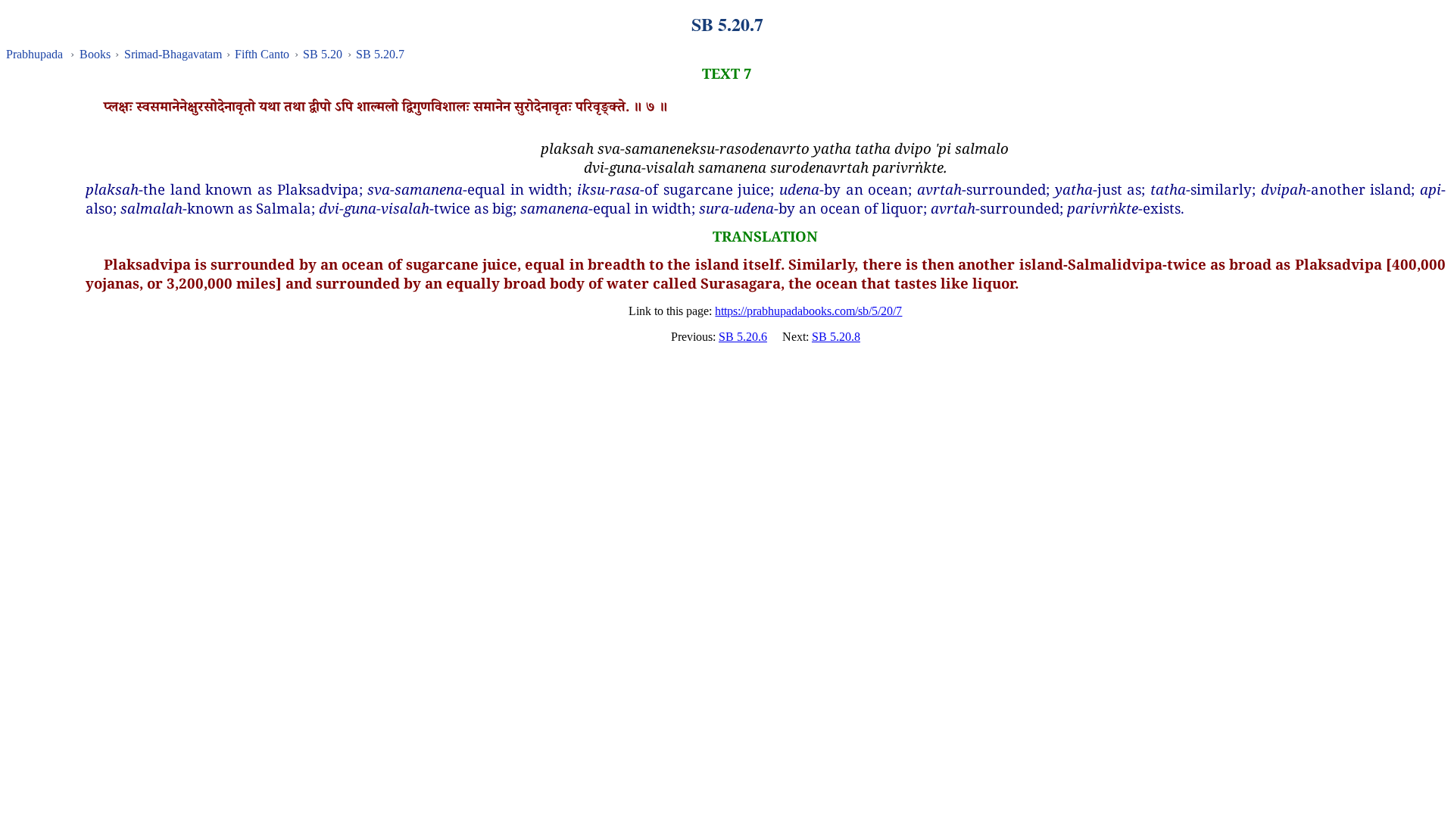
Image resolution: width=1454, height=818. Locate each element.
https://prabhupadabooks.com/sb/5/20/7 (808, 310)
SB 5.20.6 (743, 336)
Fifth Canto (262, 54)
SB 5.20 (322, 54)
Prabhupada (34, 54)
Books (95, 54)
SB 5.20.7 (380, 54)
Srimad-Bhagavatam (173, 54)
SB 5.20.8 (836, 336)
